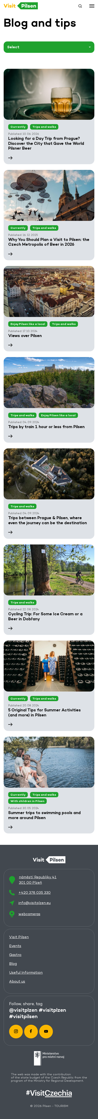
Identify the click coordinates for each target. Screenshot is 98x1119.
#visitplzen (52, 1010)
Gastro (15, 954)
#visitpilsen (23, 1016)
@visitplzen (23, 1010)
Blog (13, 963)
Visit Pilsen (19, 937)
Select (13, 47)
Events (15, 945)
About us (17, 981)
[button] (80, 6)
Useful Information (26, 972)
